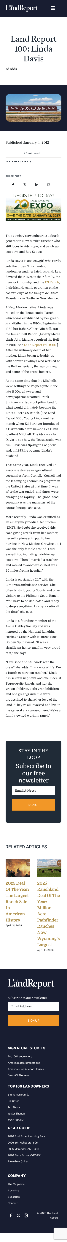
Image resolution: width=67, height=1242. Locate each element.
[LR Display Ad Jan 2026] (33, 193)
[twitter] (18, 1215)
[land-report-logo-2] (22, 6)
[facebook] (11, 1215)
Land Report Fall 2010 (40, 345)
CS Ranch (52, 282)
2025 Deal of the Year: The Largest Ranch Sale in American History (17, 901)
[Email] (48, 185)
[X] (25, 185)
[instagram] (26, 1215)
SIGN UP (33, 805)
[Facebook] (13, 185)
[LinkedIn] (37, 185)
